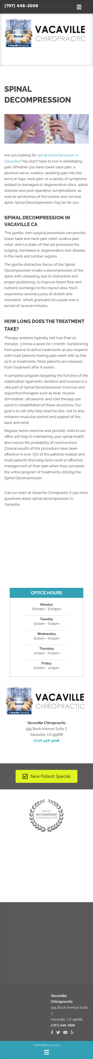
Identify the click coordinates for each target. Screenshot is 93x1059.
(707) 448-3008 (21, 5)
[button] (46, 58)
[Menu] (46, 1052)
